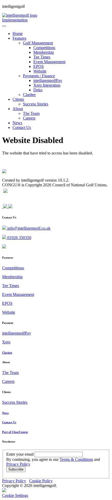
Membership (12, 277)
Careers (8, 381)
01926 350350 (18, 237)
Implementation (15, 20)
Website (8, 312)
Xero (6, 342)
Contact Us (9, 422)
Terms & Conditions (76, 459)
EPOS (7, 303)
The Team (10, 372)
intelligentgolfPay (16, 333)
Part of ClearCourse (15, 431)
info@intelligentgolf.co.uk (28, 228)
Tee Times (10, 285)
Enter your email (20, 454)
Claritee (7, 352)
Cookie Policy (41, 481)
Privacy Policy (18, 464)
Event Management (18, 294)
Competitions (13, 268)
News (5, 412)
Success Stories (14, 402)
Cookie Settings (15, 495)
